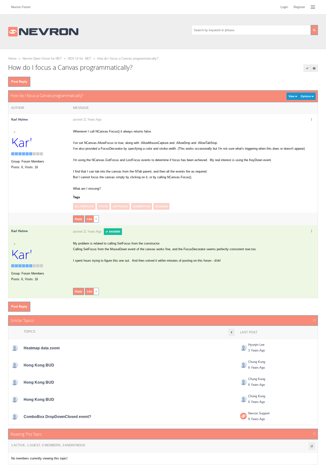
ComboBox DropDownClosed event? (57, 417)
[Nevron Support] (243, 416)
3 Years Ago (256, 350)
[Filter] (231, 332)
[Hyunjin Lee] (14, 347)
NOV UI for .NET (79, 58)
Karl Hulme (19, 119)
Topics (29, 331)
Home (12, 58)
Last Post (249, 332)
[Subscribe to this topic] (314, 68)
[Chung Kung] (14, 364)
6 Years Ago (256, 367)
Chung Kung (256, 362)
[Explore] (313, 7)
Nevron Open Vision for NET (42, 58)
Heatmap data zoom (42, 348)
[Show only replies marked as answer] (307, 68)
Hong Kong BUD (39, 365)
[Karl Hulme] (21, 138)
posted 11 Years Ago (87, 119)
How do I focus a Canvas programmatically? (127, 58)
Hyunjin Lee (256, 344)
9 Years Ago (256, 419)
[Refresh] (312, 446)
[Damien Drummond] (14, 416)
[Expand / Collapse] (314, 320)
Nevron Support (259, 413)
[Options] (312, 120)
